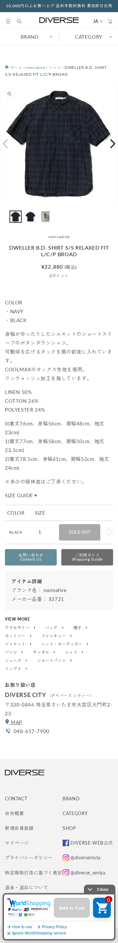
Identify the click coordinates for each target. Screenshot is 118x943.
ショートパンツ (52, 661)
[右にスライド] (113, 144)
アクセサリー (18, 628)
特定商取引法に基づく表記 (33, 872)
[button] (8, 21)
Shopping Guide (87, 557)
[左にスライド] (5, 144)
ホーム (15, 67)
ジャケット (16, 644)
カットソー (16, 636)
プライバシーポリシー (29, 857)
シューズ (14, 661)
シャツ (55, 67)
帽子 (78, 628)
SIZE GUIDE (21, 495)
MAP (16, 722)
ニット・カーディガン (62, 644)
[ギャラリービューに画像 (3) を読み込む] (45, 216)
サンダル (41, 652)
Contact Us (30, 557)
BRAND (29, 37)
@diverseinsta (85, 857)
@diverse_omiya (87, 872)
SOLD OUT (79, 532)
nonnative (35, 67)
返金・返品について (26, 887)
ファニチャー (54, 636)
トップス (14, 669)
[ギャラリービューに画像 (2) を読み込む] (30, 216)
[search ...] (22, 21)
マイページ (17, 843)
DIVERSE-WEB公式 (91, 843)
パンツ (11, 652)
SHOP (69, 828)
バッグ (52, 628)
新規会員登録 (19, 828)
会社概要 (14, 813)
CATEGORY (88, 37)
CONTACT (16, 798)
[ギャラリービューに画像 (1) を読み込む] (15, 216)
